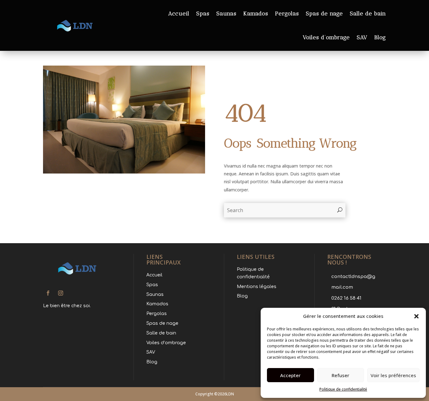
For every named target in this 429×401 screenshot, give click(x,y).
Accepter (290, 375)
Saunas (226, 13)
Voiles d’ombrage (326, 37)
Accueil (178, 13)
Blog (380, 37)
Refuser (340, 375)
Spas (202, 13)
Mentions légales (256, 286)
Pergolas (287, 13)
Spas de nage (324, 13)
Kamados (255, 13)
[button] (416, 316)
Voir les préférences (393, 375)
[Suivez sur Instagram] (61, 293)
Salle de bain (368, 13)
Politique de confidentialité (343, 389)
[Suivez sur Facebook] (48, 293)
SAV (362, 37)
